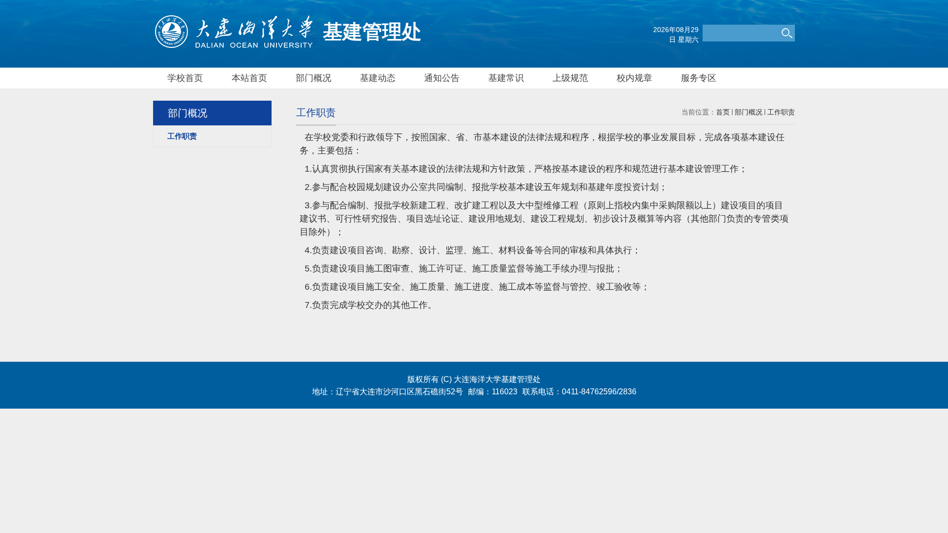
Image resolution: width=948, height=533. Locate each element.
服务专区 (698, 78)
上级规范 (570, 78)
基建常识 (506, 78)
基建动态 (377, 78)
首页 (723, 112)
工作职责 (781, 112)
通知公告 (442, 78)
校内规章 (634, 78)
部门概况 (313, 78)
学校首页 (185, 78)
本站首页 (249, 78)
